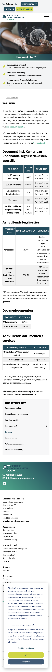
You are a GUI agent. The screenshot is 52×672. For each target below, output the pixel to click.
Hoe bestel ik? (11, 426)
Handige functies (12, 420)
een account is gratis (15, 126)
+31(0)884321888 (14, 474)
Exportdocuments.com (13, 498)
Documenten (9, 526)
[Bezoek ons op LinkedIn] (4, 484)
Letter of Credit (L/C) (11, 539)
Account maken (24, 9)
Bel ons (9, 4)
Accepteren (26, 655)
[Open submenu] (46, 426)
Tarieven (8, 432)
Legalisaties (8, 536)
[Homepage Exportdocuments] (14, 17)
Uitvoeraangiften (10, 533)
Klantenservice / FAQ (13, 450)
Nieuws (6, 567)
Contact (6, 579)
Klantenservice (29, 4)
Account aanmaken (13, 408)
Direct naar (8, 575)
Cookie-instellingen (26, 648)
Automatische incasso (14, 444)
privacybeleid (28, 625)
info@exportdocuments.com (20, 478)
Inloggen (9, 9)
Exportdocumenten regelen (16, 414)
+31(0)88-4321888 (10, 518)
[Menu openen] (46, 18)
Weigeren (26, 661)
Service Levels (39, 142)
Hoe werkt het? (12, 98)
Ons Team (7, 582)
